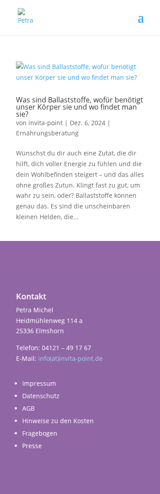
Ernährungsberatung (47, 133)
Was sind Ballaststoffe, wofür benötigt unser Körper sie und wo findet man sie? (79, 107)
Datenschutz (41, 396)
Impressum (39, 383)
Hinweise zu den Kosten (58, 420)
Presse (32, 445)
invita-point (45, 122)
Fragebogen (39, 433)
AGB (28, 408)
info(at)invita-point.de (70, 358)
